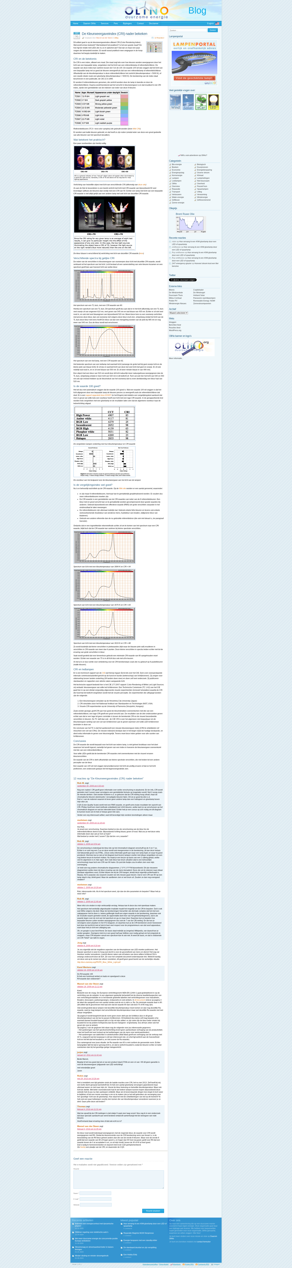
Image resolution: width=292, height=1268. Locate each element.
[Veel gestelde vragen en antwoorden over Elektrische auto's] (201, 102)
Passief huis (202, 186)
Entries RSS (189, 1264)
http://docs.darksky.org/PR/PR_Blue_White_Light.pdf (98, 962)
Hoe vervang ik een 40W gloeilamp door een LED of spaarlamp (145, 1225)
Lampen (175, 178)
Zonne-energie (178, 203)
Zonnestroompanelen (202, 303)
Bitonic (172, 290)
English (210, 23)
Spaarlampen (202, 189)
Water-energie (178, 197)
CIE (103, 673)
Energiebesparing (204, 170)
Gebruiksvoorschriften (150, 1264)
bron (141, 253)
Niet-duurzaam (203, 181)
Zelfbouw (176, 200)
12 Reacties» (159, 38)
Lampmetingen (203, 178)
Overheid (201, 184)
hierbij (82, 1147)
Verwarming (202, 194)
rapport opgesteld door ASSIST (98, 395)
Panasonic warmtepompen (204, 298)
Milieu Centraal (175, 298)
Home (75, 23)
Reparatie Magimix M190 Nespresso (138, 1233)
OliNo (174, 184)
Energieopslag (178, 173)
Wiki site (122, 488)
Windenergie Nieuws (177, 303)
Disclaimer (153, 23)
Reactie (76, 1169)
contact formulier (204, 1242)
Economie (176, 170)
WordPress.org (175, 330)
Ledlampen (176, 181)
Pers (116, 23)
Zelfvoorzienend (203, 200)
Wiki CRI (136, 129)
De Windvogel (199, 293)
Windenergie (202, 197)
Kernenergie (177, 175)
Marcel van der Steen (104, 38)
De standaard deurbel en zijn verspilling (139, 1247)
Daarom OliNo (89, 23)
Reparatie (176, 189)
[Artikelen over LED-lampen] (213, 102)
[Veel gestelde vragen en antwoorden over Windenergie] (175, 102)
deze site (142, 185)
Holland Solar (199, 295)
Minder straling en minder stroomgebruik (91, 1256)
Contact (140, 23)
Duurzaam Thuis (176, 295)
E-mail (76, 1199)
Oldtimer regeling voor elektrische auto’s (91, 1232)
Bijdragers (127, 23)
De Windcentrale (176, 293)
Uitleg (116, 38)
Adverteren (177, 1264)
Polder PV (173, 301)
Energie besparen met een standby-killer (140, 1240)
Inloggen (172, 322)
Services (105, 23)
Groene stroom (203, 173)
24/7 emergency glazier (181, 263)
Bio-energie (177, 164)
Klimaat (200, 175)
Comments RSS (203, 1264)
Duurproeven (202, 167)
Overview (176, 186)
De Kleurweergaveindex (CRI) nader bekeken (114, 34)
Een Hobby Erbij (130, 1255)
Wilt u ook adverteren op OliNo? (194, 155)
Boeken (175, 167)
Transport (176, 192)
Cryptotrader (198, 290)
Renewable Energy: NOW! (204, 301)
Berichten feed (175, 325)
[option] (194, 62)
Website (76, 1205)
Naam (76, 1193)
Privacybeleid (164, 1264)
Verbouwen (176, 194)
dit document (140, 1000)
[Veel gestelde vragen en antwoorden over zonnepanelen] (188, 102)
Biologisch (201, 164)
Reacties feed (174, 328)
